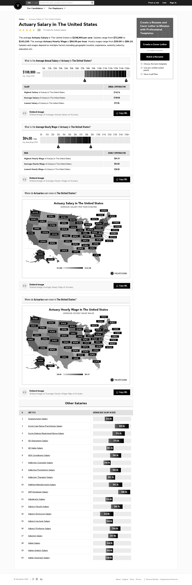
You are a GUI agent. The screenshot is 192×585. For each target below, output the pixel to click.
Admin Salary (34, 543)
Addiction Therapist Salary (40, 477)
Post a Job (153, 3)
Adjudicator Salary (36, 499)
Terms (132, 579)
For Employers (56, 8)
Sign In (173, 3)
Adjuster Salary (35, 536)
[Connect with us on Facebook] (33, 579)
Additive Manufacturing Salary (42, 484)
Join (164, 3)
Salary (21, 19)
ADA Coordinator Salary (39, 455)
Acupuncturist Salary (38, 419)
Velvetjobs (18, 5)
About (118, 579)
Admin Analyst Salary (38, 550)
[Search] (92, 3)
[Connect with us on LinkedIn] (41, 579)
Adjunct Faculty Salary (38, 506)
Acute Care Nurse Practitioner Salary (45, 426)
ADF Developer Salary (38, 492)
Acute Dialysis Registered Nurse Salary (46, 433)
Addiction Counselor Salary (40, 463)
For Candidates (35, 8)
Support (125, 579)
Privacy (138, 579)
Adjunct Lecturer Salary (39, 521)
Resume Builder (152, 579)
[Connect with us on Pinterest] (37, 579)
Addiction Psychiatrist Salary (41, 470)
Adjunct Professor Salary (39, 528)
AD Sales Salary (35, 448)
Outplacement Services (169, 579)
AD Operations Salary (38, 441)
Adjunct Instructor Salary (39, 514)
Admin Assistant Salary (39, 558)
